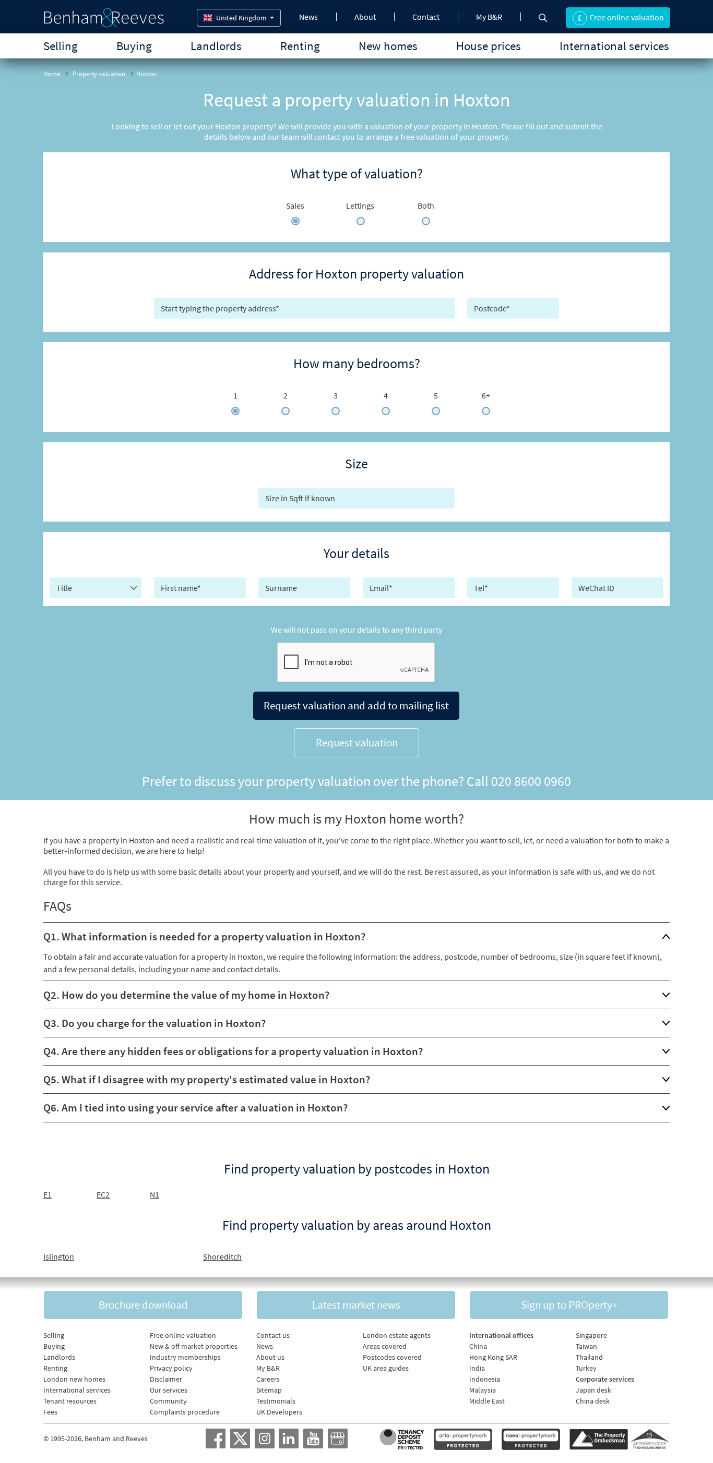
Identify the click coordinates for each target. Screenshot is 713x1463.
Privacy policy (171, 1368)
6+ (486, 395)
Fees (50, 1412)
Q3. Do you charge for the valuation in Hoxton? (154, 1023)
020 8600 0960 (531, 781)
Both (426, 205)
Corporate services (605, 1379)
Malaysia (482, 1390)
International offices (501, 1335)
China (478, 1346)
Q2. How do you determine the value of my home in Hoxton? (186, 995)
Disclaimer (166, 1379)
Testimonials (275, 1401)
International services (614, 45)
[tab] (356, 936)
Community (168, 1401)
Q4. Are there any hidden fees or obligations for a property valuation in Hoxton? (233, 1051)
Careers (268, 1379)
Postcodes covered (392, 1357)
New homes (388, 45)
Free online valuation (183, 1335)
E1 (47, 1194)
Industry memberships (185, 1357)
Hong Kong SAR (493, 1357)
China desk (593, 1401)
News (308, 16)
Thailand (589, 1357)
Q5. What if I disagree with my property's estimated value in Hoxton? (206, 1079)
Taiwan (586, 1346)
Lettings (360, 205)
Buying (134, 45)
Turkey (586, 1368)
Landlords (216, 45)
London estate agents (397, 1335)
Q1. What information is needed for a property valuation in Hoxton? (204, 936)
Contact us (273, 1335)
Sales (295, 205)
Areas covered (385, 1346)
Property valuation (99, 73)
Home (51, 73)
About (365, 16)
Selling (60, 45)
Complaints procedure (185, 1412)
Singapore (591, 1335)
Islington (58, 1256)
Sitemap (269, 1390)
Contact (425, 16)
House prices (488, 45)
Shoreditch (222, 1256)
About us (270, 1357)
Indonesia (484, 1379)
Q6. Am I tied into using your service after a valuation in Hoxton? (195, 1108)
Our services (168, 1390)
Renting (300, 45)
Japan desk (593, 1390)
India (477, 1368)
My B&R (489, 16)
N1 (154, 1194)
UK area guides (386, 1368)
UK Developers (279, 1412)
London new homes (74, 1379)
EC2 (103, 1194)
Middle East (487, 1401)
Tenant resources (70, 1401)
